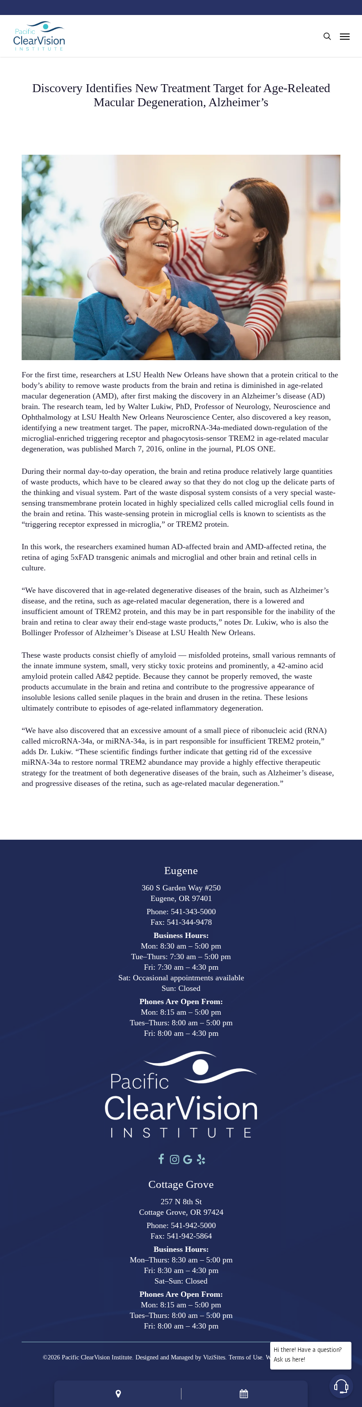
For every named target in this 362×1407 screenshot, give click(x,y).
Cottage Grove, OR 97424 (181, 1212)
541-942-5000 (193, 1225)
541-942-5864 (189, 1236)
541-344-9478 (189, 922)
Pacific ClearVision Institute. (98, 1357)
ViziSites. (215, 1357)
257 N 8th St (181, 1201)
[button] (345, 36)
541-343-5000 (193, 911)
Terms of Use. (246, 1357)
